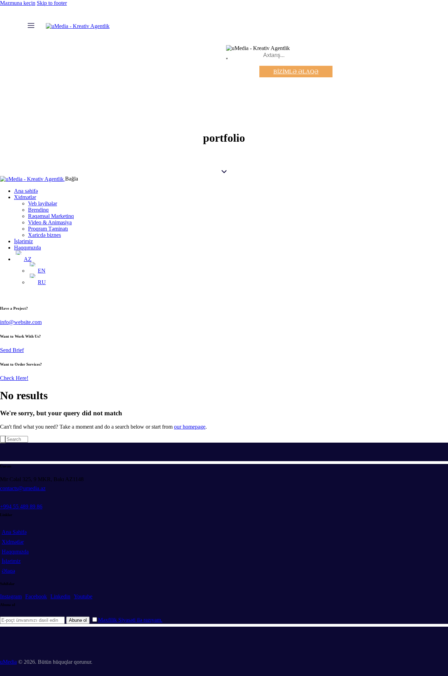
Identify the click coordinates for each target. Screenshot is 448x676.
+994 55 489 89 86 (21, 506)
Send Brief (12, 350)
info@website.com (21, 322)
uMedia (8, 662)
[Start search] (3, 439)
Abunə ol (78, 620)
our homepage (189, 427)
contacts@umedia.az (23, 488)
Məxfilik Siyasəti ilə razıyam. (130, 620)
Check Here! (14, 378)
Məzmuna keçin (17, 3)
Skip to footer (52, 3)
